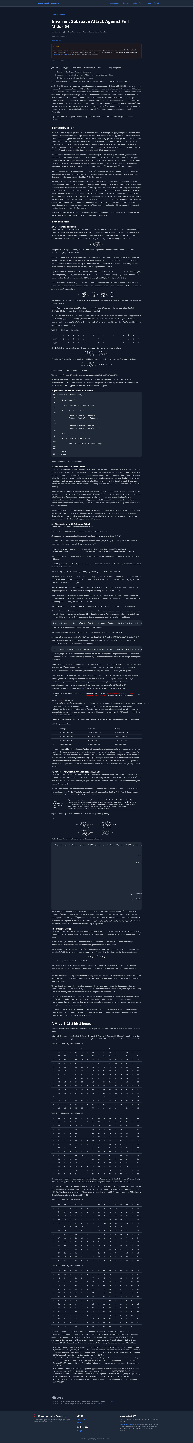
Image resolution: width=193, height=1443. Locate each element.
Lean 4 (79, 1422)
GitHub (156, 3)
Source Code (81, 1419)
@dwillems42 (134, 1424)
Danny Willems (125, 1424)
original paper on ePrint (60, 54)
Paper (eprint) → (56, 40)
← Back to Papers (58, 14)
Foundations (114, 3)
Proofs (134, 3)
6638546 (111, 1401)
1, (103, 952)
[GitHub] (81, 1431)
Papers (141, 3)
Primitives (125, 3)
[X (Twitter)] (78, 1431)
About (149, 3)
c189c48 (99, 1403)
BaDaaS (122, 1419)
